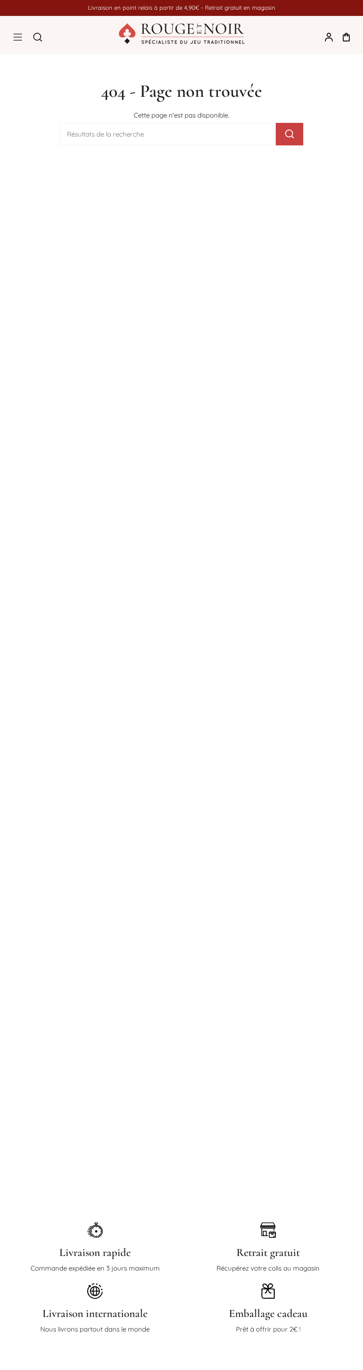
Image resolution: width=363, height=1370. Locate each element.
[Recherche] (289, 134)
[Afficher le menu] (18, 37)
